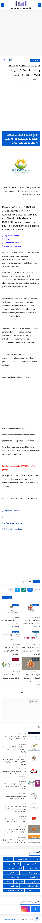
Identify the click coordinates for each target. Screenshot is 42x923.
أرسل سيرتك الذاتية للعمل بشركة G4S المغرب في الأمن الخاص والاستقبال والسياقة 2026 (14, 774)
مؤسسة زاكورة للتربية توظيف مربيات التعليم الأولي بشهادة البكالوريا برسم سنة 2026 (15, 786)
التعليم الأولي (22, 859)
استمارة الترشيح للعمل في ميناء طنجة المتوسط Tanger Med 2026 (14, 737)
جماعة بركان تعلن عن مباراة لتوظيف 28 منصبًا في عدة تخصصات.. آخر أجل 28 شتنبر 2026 (14, 761)
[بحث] (2, 5)
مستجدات (8, 881)
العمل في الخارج (32, 864)
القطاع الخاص (14, 864)
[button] (30, 590)
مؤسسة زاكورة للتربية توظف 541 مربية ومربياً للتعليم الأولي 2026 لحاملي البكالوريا (14, 749)
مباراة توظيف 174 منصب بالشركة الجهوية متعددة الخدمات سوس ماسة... (11, 678)
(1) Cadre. (6, 517)
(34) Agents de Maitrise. (12, 523)
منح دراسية (14, 886)
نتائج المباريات (33, 890)
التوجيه (9, 859)
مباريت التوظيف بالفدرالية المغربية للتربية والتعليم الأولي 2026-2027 (16, 797)
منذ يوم (23, 804)
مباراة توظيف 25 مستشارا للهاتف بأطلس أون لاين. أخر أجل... (31, 651)
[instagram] (25, 909)
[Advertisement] (21, 33)
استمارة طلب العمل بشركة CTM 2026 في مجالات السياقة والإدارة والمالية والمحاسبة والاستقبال (14, 809)
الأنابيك (36, 859)
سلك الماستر (14, 877)
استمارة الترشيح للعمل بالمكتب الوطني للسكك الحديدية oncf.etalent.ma (14, 841)
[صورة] (34, 736)
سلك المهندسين (32, 881)
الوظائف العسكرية (15, 868)
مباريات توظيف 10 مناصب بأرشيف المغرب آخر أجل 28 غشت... (11, 651)
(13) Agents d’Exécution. (12, 529)
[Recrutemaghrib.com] (21, 5)
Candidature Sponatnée (15, 890)
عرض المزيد (7, 598)
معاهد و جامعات (33, 886)
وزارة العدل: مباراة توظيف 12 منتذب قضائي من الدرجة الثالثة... (11, 623)
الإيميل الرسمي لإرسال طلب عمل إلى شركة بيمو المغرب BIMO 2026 (15, 820)
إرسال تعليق (33, 701)
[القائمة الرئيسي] (39, 5)
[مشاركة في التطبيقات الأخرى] (11, 590)
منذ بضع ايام (35, 617)
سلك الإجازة (14, 873)
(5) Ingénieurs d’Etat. (10, 510)
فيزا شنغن (19, 881)
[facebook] (35, 909)
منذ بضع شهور (21, 837)
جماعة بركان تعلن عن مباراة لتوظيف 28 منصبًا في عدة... (31, 623)
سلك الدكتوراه (33, 877)
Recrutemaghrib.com (11, 919)
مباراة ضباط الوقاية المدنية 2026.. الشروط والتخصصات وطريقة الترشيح (32, 679)
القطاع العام (34, 60)
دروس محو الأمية (32, 873)
